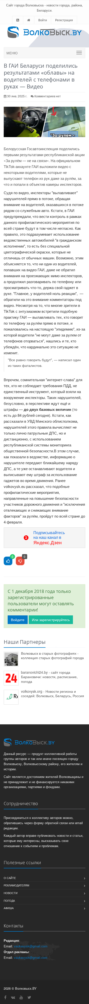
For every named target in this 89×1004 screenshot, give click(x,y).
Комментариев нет (47, 96)
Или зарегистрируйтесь (51, 619)
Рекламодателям (16, 885)
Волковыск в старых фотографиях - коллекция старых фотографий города (52, 655)
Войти (42, 20)
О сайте (10, 878)
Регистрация (64, 20)
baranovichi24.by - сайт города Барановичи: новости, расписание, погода (49, 677)
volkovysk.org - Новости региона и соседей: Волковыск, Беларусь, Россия (52, 693)
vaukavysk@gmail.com (30, 946)
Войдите (17, 619)
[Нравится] (8, 561)
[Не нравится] (20, 561)
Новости (11, 893)
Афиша (9, 908)
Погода (9, 900)
